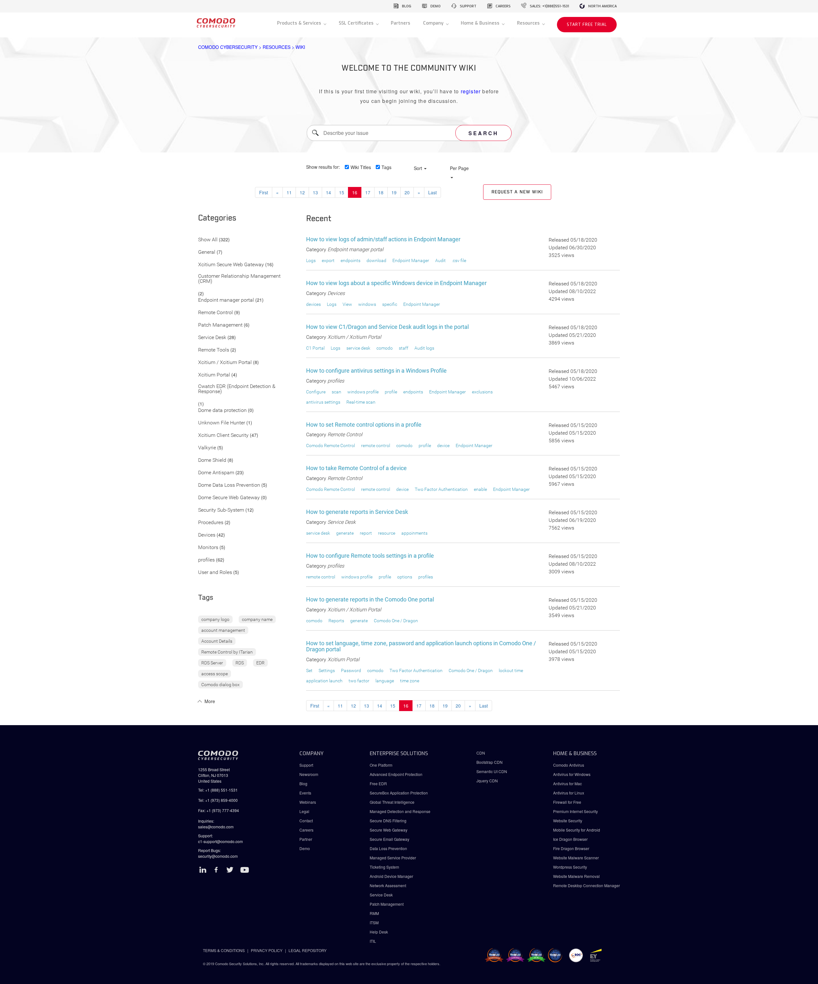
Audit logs (424, 348)
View (347, 304)
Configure (316, 391)
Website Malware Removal (576, 876)
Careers (306, 830)
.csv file (459, 260)
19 (394, 192)
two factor (359, 680)
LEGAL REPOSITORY (308, 950)
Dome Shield (212, 460)
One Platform (381, 765)
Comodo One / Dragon (396, 620)
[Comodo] (216, 25)
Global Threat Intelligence (392, 802)
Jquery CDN (487, 780)
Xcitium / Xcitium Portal (225, 362)
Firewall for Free (567, 802)
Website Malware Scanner (576, 857)
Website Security (567, 820)
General (206, 252)
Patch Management (220, 325)
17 (367, 192)
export (328, 260)
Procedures (210, 522)
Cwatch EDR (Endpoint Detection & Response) (236, 389)
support (468, 6)
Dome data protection (222, 410)
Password (351, 670)
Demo (304, 848)
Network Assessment (388, 885)
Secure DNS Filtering (388, 820)
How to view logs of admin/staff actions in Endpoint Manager (383, 239)
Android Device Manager (391, 876)
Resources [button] (529, 23)
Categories (217, 218)
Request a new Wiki (517, 192)
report (366, 533)
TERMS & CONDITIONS (224, 950)
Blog (303, 783)
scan (336, 391)
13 (315, 192)
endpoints (350, 260)
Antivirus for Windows (571, 774)
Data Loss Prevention (388, 848)
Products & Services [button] (299, 23)
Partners (400, 23)
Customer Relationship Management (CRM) (239, 279)
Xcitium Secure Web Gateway (231, 264)
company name (257, 619)
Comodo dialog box (220, 684)
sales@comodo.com (216, 826)
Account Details (216, 641)
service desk (358, 348)
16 (354, 192)
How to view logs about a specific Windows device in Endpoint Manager (396, 283)
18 (380, 192)
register (471, 91)
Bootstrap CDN (489, 762)
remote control (375, 445)
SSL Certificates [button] (357, 23)
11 (289, 192)
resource (386, 533)
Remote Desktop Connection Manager (586, 885)
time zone (409, 680)
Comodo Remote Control (330, 445)
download (376, 260)
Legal (304, 811)
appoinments (414, 533)
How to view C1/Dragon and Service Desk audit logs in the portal (387, 326)
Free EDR (378, 783)
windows (367, 304)
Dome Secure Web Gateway (229, 497)
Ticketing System (384, 867)
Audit (440, 260)
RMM (374, 913)
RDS (239, 662)
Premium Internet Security (575, 811)
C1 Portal (315, 348)
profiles (206, 560)
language (384, 680)
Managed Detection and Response (400, 811)
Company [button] (434, 23)
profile (391, 391)
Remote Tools (213, 350)
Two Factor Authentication (441, 489)
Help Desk (379, 931)
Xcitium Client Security (223, 435)
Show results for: (323, 167)
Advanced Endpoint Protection (396, 774)
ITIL (373, 941)
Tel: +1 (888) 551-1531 (218, 790)
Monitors (208, 547)
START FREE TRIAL (587, 24)
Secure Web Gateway (388, 830)
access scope (214, 673)
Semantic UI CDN (491, 771)
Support (306, 765)
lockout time (511, 670)
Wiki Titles (361, 167)
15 (341, 192)
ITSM (374, 922)
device (443, 445)
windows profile (363, 391)
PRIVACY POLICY (266, 950)
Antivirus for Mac (567, 783)
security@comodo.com (218, 856)
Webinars (307, 802)
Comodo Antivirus (568, 765)
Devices (206, 535)
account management (223, 630)
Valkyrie (207, 448)
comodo (384, 348)
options (404, 576)
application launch (324, 680)
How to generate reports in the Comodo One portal (370, 599)
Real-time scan (360, 402)
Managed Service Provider (393, 857)
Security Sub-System (221, 510)
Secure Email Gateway (390, 839)
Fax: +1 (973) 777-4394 (218, 810)
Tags (386, 167)
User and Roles (215, 572)
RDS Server (212, 662)
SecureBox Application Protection (399, 792)
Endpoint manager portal (226, 300)
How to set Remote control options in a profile (363, 424)
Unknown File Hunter (221, 423)
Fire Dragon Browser (571, 848)
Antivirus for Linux (568, 792)
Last (432, 192)
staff (403, 348)
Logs (311, 260)
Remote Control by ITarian (227, 652)
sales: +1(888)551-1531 (549, 6)
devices (313, 304)
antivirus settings (323, 402)
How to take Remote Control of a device (356, 468)
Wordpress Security (570, 867)
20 (407, 192)
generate (345, 533)
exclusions (482, 391)
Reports (336, 620)
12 (302, 192)
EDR (260, 662)
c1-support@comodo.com (220, 841)
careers (503, 6)
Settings (327, 670)
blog (406, 6)
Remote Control (215, 312)
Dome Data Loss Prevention (229, 485)
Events (305, 792)
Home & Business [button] (481, 23)
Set (309, 670)
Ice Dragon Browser (570, 839)
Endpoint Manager (410, 260)
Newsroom (308, 774)
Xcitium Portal (214, 375)
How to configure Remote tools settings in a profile (370, 555)
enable (480, 489)
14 (328, 192)
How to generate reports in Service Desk (357, 511)
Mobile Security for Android (576, 830)
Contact (306, 820)
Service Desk (212, 337)
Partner (305, 839)
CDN (480, 752)
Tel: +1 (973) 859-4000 (218, 800)
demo (435, 6)
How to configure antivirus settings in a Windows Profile (376, 370)
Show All (208, 240)
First (263, 192)
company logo (215, 619)
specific (389, 304)
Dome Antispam (216, 473)
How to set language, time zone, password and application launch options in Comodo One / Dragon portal (421, 646)
